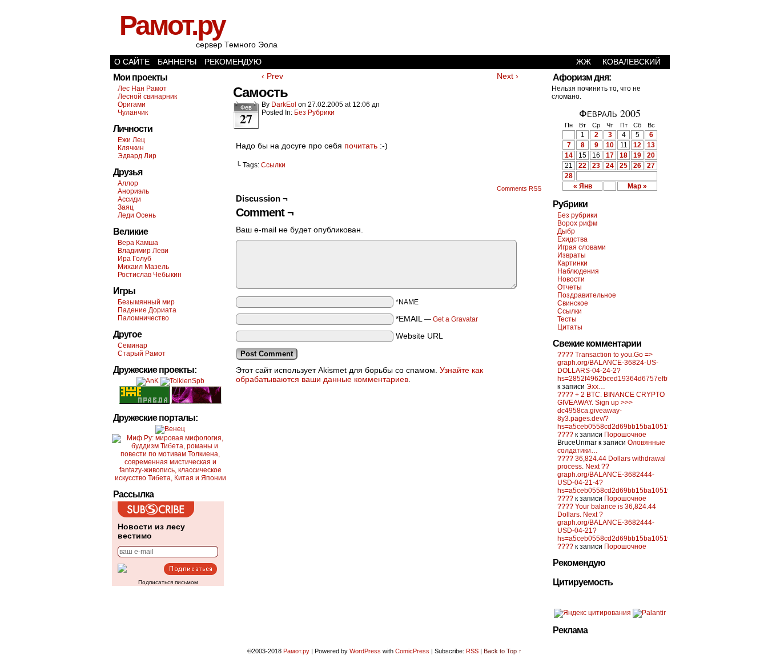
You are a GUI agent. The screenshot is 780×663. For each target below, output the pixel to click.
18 (624, 155)
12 (637, 145)
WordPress (365, 651)
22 (582, 166)
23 (596, 166)
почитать (360, 145)
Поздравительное (586, 295)
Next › (507, 76)
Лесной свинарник (147, 97)
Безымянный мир (146, 302)
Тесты (567, 319)
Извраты (571, 255)
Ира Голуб (134, 259)
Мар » (637, 186)
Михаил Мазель (143, 267)
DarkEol (283, 105)
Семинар (132, 345)
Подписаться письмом (168, 582)
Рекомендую (233, 61)
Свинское (572, 303)
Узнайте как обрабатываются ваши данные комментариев (359, 374)
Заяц (126, 207)
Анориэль (133, 191)
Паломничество (143, 318)
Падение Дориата (147, 310)
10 (610, 145)
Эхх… (595, 387)
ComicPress (412, 651)
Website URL (419, 335)
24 (610, 166)
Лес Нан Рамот (142, 89)
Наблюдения (578, 271)
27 (651, 166)
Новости (571, 279)
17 (610, 155)
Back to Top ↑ (503, 651)
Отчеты (569, 287)
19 (637, 155)
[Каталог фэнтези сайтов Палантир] (649, 613)
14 (569, 155)
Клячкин (131, 148)
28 (569, 176)
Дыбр (566, 231)
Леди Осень (137, 215)
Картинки (572, 263)
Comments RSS (519, 188)
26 (637, 166)
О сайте (132, 61)
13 (651, 145)
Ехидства (572, 239)
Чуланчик (133, 112)
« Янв (582, 186)
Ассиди (129, 199)
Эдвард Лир (137, 156)
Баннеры (177, 61)
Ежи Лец (131, 140)
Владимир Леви (143, 251)
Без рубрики (314, 112)
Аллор (128, 183)
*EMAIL (437, 318)
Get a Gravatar (455, 319)
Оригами (132, 105)
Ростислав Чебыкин (150, 275)
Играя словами (581, 247)
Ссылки (273, 165)
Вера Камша (138, 243)
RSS (472, 651)
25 (624, 166)
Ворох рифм (577, 223)
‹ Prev (272, 76)
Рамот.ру (172, 25)
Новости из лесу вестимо (151, 531)
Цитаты (569, 327)
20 (651, 155)
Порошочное (625, 435)
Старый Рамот (142, 353)
